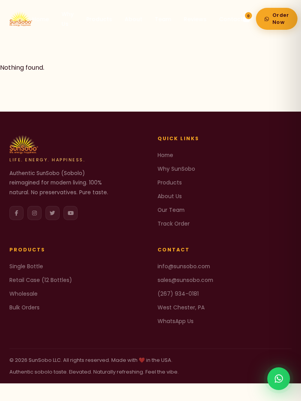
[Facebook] (16, 213)
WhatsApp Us (176, 321)
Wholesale (23, 294)
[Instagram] (34, 213)
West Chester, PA (181, 307)
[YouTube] (70, 213)
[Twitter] (52, 213)
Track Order (174, 224)
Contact (231, 19)
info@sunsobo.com (184, 266)
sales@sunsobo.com (185, 280)
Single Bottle (26, 266)
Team (163, 19)
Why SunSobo (176, 169)
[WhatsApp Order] (278, 378)
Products (99, 19)
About (133, 19)
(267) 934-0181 (178, 294)
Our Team (171, 210)
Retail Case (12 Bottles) (40, 280)
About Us (170, 196)
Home (40, 19)
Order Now (280, 18)
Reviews (195, 19)
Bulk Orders (24, 307)
